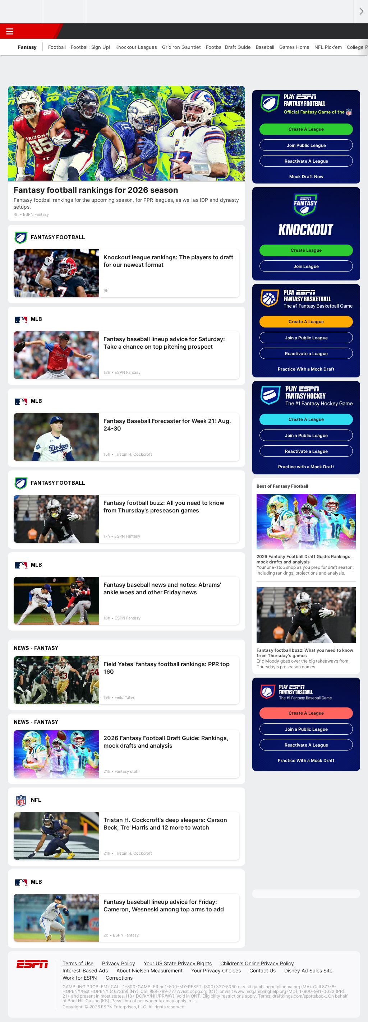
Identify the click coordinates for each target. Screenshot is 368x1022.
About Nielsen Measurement (149, 970)
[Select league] (22, 11)
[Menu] (9, 31)
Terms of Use (78, 963)
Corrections (119, 978)
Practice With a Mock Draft (306, 369)
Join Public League (306, 145)
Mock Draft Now (306, 176)
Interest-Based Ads (85, 970)
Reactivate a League (306, 353)
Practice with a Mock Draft (306, 466)
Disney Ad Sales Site (308, 970)
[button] (345, 31)
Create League (306, 250)
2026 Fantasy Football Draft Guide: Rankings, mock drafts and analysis (304, 559)
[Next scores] (361, 11)
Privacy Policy (118, 963)
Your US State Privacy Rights (178, 963)
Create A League (306, 129)
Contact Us (262, 970)
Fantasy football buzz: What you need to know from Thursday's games (305, 652)
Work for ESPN (80, 978)
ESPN (38, 31)
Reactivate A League (306, 161)
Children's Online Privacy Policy (257, 963)
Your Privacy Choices (216, 970)
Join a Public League (306, 337)
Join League (306, 266)
